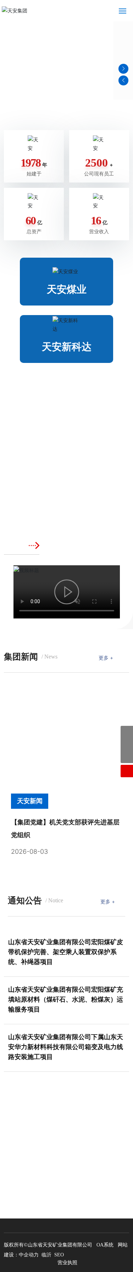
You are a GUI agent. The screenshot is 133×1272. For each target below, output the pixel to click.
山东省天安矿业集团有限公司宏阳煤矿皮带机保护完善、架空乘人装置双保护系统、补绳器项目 (65, 951)
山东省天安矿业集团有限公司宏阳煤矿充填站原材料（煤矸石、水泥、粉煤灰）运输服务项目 (65, 999)
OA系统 (104, 1245)
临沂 (46, 1254)
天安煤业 (67, 289)
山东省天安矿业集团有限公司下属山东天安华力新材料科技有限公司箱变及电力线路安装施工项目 (65, 1046)
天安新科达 (67, 346)
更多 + (106, 658)
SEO (59, 1254)
